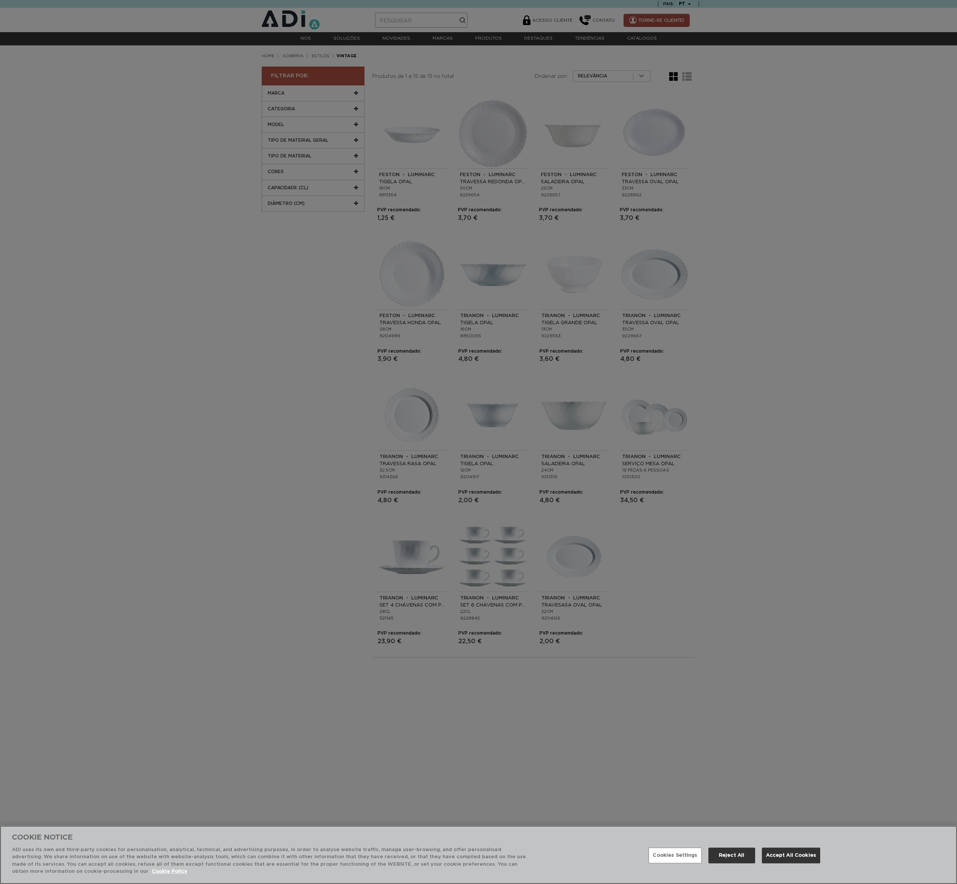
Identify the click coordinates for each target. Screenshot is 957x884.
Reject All (731, 855)
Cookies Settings (675, 855)
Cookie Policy (169, 871)
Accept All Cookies (791, 855)
